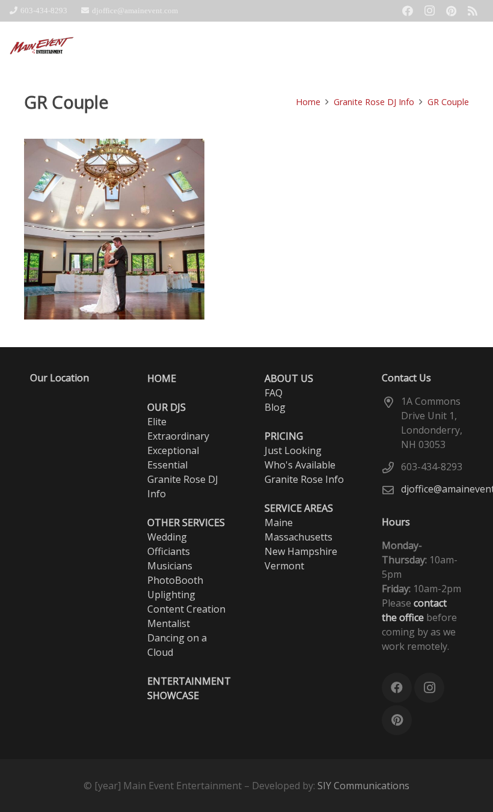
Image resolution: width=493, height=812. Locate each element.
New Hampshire (301, 551)
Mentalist (168, 623)
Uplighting (171, 594)
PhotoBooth (175, 580)
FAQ (274, 392)
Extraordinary (178, 436)
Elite (157, 421)
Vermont (284, 565)
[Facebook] (407, 11)
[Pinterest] (451, 11)
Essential (167, 464)
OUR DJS (166, 407)
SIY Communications (363, 785)
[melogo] (42, 46)
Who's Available (300, 464)
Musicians (169, 565)
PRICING (284, 436)
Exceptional (173, 450)
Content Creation (186, 609)
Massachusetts (298, 537)
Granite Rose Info (304, 479)
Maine (279, 522)
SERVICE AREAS (299, 508)
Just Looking (293, 450)
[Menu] (477, 46)
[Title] (472, 11)
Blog (275, 407)
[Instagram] (429, 11)
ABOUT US (289, 378)
